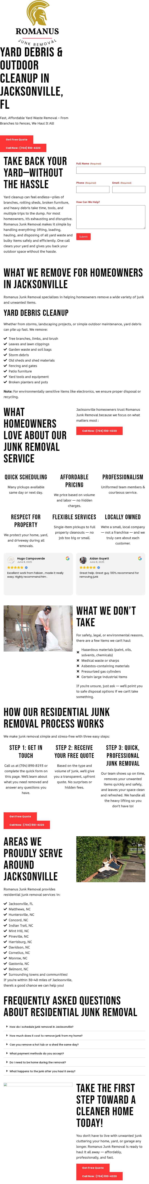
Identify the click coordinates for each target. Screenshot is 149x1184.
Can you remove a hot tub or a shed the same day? (44, 1044)
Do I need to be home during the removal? (38, 1062)
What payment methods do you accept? (37, 1053)
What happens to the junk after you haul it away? (42, 1071)
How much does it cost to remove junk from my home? (46, 1036)
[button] (74, 1026)
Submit (83, 236)
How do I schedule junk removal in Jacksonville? (41, 1027)
